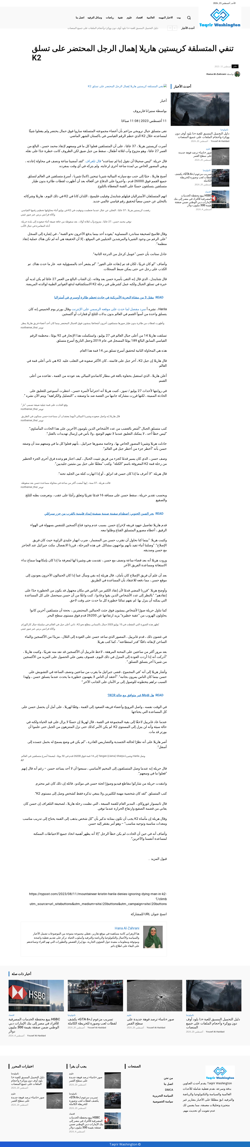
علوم (208, 149)
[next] (169, 28)
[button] (189, 17)
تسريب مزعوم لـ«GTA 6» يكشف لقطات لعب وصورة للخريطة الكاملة (193, 177)
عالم (235, 66)
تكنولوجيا (224, 129)
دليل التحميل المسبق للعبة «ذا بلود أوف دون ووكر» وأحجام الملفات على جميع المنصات (202, 135)
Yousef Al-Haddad (220, 141)
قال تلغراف (93, 161)
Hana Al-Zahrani (216, 74)
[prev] (174, 28)
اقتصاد (208, 192)
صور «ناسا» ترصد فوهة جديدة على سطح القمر (133, 28)
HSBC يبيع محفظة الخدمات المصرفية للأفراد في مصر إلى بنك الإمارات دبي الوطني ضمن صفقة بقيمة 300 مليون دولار (96, 28)
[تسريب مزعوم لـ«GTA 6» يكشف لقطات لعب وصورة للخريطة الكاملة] (220, 178)
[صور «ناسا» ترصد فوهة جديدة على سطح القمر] (220, 156)
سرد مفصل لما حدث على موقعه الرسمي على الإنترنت (108, 309)
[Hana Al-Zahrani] (237, 74)
